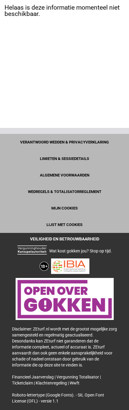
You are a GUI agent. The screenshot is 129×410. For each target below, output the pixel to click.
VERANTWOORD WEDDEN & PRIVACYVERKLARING (64, 142)
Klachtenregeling (52, 383)
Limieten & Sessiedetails (64, 158)
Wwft (75, 383)
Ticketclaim (23, 383)
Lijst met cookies (64, 224)
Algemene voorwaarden (64, 175)
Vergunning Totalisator (78, 377)
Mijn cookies (64, 208)
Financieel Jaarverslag (33, 377)
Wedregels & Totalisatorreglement (64, 191)
